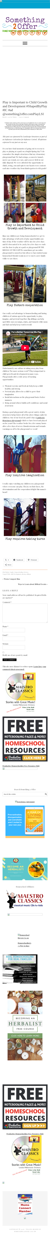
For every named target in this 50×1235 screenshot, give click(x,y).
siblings (29, 574)
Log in (33, 1231)
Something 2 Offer (25, 20)
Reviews (26, 572)
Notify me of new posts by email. (15, 655)
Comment (7, 602)
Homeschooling (18, 572)
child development (16, 574)
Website (6, 644)
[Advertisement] (25, 71)
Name (5, 626)
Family (12, 572)
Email (5, 635)
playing (24, 574)
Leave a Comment (24, 117)
